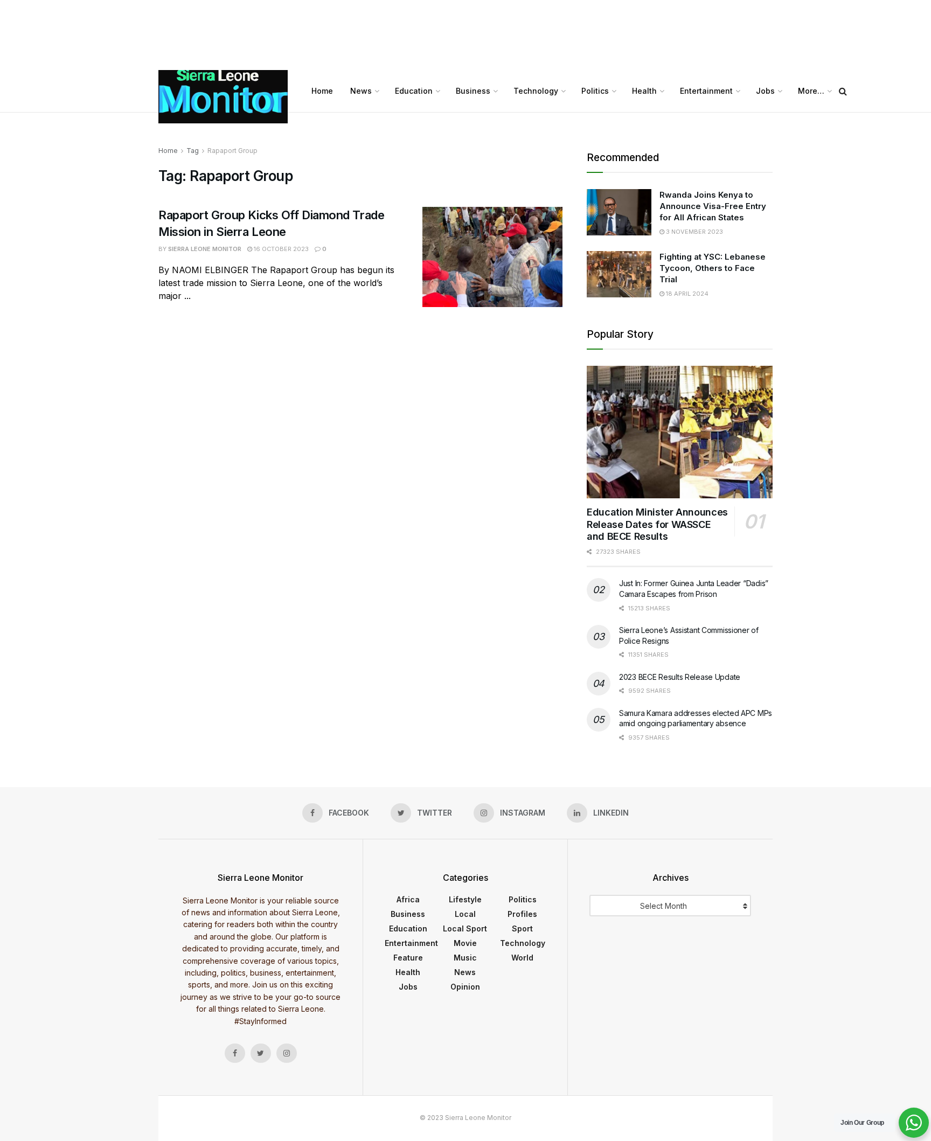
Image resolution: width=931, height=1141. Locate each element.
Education (414, 90)
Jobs (765, 90)
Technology (535, 90)
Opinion (465, 986)
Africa (408, 899)
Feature (408, 957)
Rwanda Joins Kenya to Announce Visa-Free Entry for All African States (712, 206)
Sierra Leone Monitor (204, 249)
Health (644, 90)
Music (465, 957)
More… (811, 90)
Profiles (522, 914)
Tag (192, 151)
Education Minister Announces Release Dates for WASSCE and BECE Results (657, 524)
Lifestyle (465, 899)
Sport (522, 928)
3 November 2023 (693, 231)
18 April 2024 (686, 293)
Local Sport (465, 928)
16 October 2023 (280, 249)
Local (465, 914)
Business (473, 90)
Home (322, 90)
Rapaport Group (232, 151)
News (361, 90)
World (522, 957)
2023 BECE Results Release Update (679, 676)
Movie (465, 943)
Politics (595, 90)
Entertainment (706, 90)
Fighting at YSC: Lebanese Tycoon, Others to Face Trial (712, 268)
